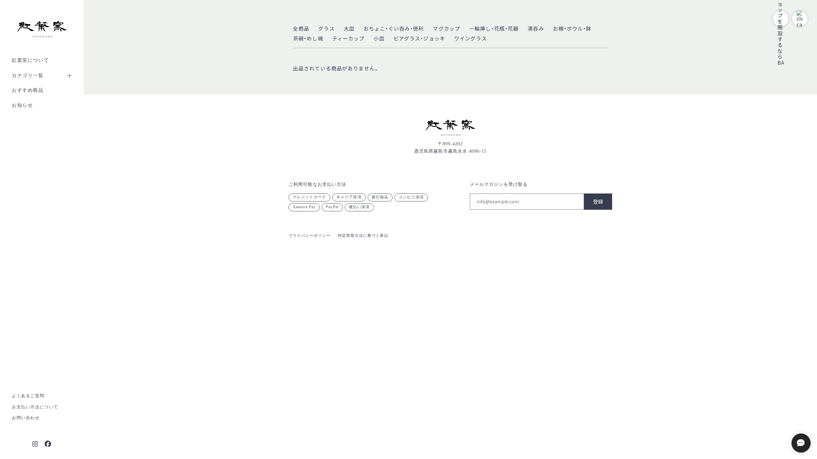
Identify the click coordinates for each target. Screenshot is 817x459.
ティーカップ (348, 38)
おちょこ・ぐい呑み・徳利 (394, 28)
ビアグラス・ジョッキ (419, 38)
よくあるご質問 (28, 395)
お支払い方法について (35, 406)
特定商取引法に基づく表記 (363, 235)
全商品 (301, 28)
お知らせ (22, 105)
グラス (326, 28)
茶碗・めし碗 (308, 38)
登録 (598, 201)
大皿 (349, 28)
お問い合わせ (26, 417)
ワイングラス (470, 38)
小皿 (378, 38)
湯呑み (536, 28)
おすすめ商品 (28, 90)
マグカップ (446, 28)
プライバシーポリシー (309, 235)
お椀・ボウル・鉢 (572, 28)
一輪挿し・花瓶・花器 (494, 28)
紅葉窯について (30, 60)
